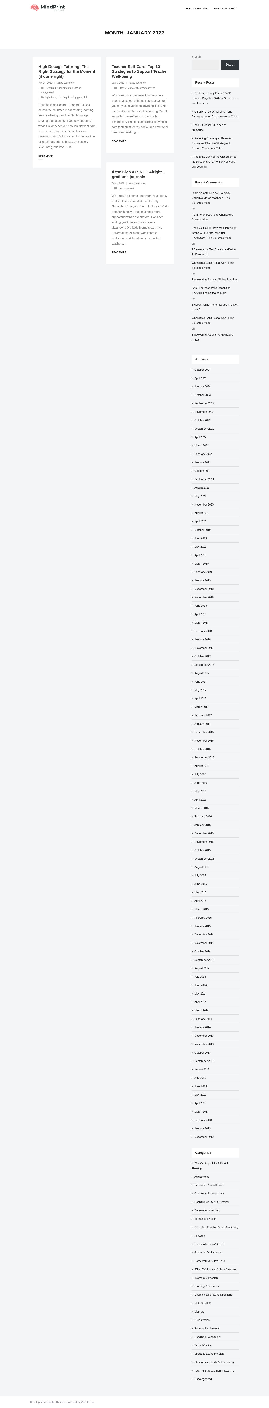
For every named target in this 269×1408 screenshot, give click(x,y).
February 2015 (203, 917)
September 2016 (204, 757)
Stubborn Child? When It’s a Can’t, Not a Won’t (214, 307)
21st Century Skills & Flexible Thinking (210, 1166)
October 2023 (202, 394)
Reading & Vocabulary (207, 1336)
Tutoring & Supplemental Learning (63, 88)
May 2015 (200, 892)
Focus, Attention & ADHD (209, 1244)
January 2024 (202, 386)
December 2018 (204, 588)
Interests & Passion (206, 1277)
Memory (199, 1311)
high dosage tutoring (56, 97)
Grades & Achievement (208, 1252)
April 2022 (200, 437)
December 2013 (204, 1035)
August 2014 (201, 968)
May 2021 (200, 496)
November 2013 (204, 1044)
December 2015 (204, 833)
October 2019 (202, 529)
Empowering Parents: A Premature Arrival (212, 337)
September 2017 (204, 664)
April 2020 (200, 521)
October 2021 (202, 470)
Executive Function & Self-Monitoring (216, 1227)
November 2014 (204, 942)
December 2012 (204, 1136)
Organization (202, 1319)
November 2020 (204, 504)
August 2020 (201, 512)
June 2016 (200, 782)
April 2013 (200, 1103)
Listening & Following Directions (213, 1294)
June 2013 (200, 1086)
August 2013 (201, 1069)
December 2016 (204, 732)
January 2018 (202, 639)
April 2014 (200, 1001)
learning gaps (75, 97)
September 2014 (204, 959)
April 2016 (200, 799)
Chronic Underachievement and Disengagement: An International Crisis (215, 114)
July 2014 (200, 976)
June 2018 (200, 605)
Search (196, 56)
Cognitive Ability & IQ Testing (211, 1201)
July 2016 (200, 774)
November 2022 (204, 411)
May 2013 (200, 1094)
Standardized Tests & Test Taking (214, 1362)
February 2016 (203, 816)
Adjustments (201, 1176)
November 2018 (204, 597)
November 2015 (204, 841)
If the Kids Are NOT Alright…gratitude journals (139, 174)
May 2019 (200, 546)
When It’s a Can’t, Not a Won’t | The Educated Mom (213, 265)
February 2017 (203, 715)
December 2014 (204, 934)
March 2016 (201, 808)
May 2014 (200, 993)
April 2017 (200, 698)
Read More (45, 156)
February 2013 (203, 1120)
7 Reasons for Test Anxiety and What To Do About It (214, 252)
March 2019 (201, 563)
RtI (85, 97)
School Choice (203, 1345)
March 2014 (201, 1010)
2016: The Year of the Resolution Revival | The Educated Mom (211, 290)
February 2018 (203, 631)
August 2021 (201, 487)
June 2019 (200, 538)
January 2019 (202, 580)
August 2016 (201, 765)
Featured (199, 1235)
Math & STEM (202, 1303)
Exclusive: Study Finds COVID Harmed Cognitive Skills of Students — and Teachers (215, 98)
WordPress (87, 1401)
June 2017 (200, 681)
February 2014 (203, 1018)
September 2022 (204, 428)
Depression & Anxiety (207, 1210)
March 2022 (201, 445)
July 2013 (200, 1077)
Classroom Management (209, 1193)
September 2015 (204, 858)
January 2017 (202, 723)
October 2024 (202, 369)
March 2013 (201, 1111)
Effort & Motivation (129, 88)
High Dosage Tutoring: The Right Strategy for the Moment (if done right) (66, 71)
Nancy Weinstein (65, 82)
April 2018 (200, 614)
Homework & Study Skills (209, 1260)
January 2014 (202, 1027)
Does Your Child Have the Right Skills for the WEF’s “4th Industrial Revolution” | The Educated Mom (214, 232)
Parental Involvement (207, 1328)
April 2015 (200, 900)
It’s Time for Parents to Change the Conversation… (212, 217)
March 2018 (201, 622)
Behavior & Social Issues (209, 1185)
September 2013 (204, 1061)
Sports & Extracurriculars (209, 1353)
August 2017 (201, 673)
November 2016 (204, 740)
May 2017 (200, 690)
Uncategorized (46, 92)
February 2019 (203, 572)
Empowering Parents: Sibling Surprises (215, 279)
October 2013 (202, 1052)
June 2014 (200, 985)
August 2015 (201, 867)
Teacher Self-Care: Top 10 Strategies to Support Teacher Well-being (140, 71)
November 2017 (204, 647)
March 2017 (201, 706)
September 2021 (204, 479)
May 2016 (200, 791)
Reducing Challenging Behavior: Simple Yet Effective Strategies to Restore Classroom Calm (212, 143)
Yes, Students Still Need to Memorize (209, 127)
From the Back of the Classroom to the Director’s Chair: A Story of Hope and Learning (214, 161)
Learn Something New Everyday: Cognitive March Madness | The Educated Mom (211, 197)
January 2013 (202, 1128)
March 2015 (201, 909)
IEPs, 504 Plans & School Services (215, 1269)
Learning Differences (206, 1286)
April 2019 (200, 555)
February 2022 (203, 453)
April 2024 (200, 378)
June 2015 (200, 883)
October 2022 (202, 420)
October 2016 (202, 749)
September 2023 (204, 403)
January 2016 (202, 824)
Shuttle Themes (56, 1401)
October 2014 (202, 951)
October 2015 (202, 850)
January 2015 (202, 926)
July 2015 (200, 875)
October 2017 (202, 656)
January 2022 (202, 462)
